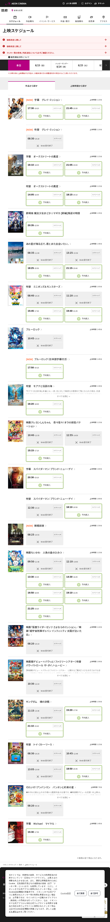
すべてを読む (62, 396)
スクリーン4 (96, 165)
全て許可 (94, 893)
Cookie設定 (66, 893)
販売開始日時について (20, 57)
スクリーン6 (96, 577)
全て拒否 (80, 893)
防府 (20, 864)
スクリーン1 (57, 225)
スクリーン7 (57, 165)
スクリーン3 (96, 194)
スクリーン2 (57, 108)
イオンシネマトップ (9, 864)
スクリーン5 (96, 507)
